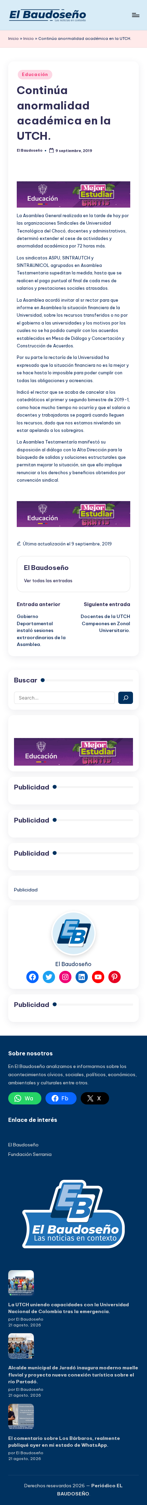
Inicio (13, 38)
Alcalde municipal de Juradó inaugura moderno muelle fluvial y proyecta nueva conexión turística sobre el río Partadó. (73, 1375)
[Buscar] (125, 698)
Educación (35, 74)
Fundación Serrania (30, 1154)
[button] (48, 580)
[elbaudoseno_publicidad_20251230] (73, 194)
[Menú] (135, 15)
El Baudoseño (46, 567)
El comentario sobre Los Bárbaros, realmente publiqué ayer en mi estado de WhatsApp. (64, 1441)
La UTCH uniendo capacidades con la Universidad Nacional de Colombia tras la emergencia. (68, 1307)
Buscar (25, 680)
